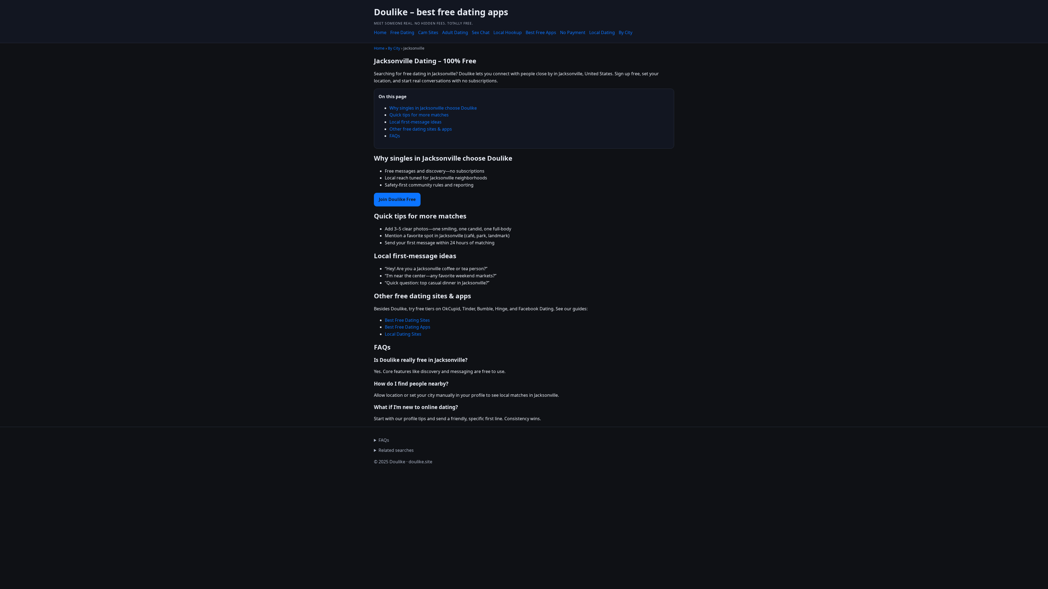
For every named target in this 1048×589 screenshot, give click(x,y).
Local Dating (602, 32)
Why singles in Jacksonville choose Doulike (433, 108)
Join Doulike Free (397, 199)
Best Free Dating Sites (407, 320)
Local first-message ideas (415, 122)
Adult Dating (455, 32)
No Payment (572, 32)
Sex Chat (481, 32)
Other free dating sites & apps (420, 129)
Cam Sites (428, 32)
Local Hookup (507, 32)
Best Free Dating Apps (407, 327)
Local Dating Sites (403, 334)
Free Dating (402, 32)
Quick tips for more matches (419, 115)
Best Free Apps (541, 32)
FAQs (394, 136)
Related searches (396, 450)
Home (380, 32)
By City (625, 32)
